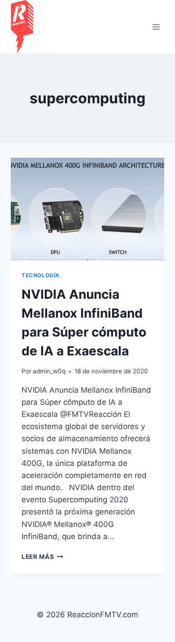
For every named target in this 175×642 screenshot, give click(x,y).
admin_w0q (49, 371)
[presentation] (87, 209)
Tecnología (41, 275)
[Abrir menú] (156, 27)
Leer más (42, 556)
